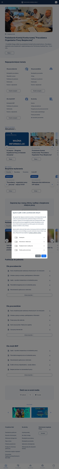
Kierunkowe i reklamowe (25, 242)
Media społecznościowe (25, 250)
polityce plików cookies (35, 233)
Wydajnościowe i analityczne (26, 246)
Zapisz (43, 256)
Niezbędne (21, 238)
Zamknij (38, 256)
